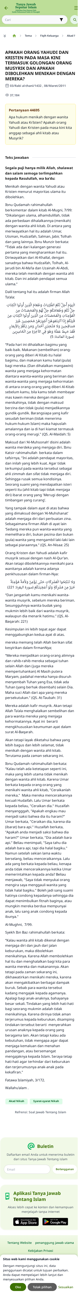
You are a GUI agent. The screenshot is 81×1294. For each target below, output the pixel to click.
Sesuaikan (65, 1287)
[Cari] (74, 19)
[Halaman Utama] (14, 36)
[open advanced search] (61, 20)
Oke (18, 1287)
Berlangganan (65, 1169)
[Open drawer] (76, 8)
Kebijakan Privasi (40, 1251)
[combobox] (31, 19)
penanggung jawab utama (54, 1243)
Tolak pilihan (42, 1287)
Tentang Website (19, 1243)
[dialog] (39, 1274)
